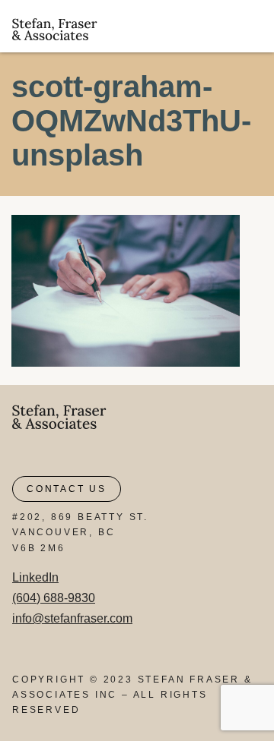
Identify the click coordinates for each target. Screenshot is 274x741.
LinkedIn (35, 577)
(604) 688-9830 (53, 597)
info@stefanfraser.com (72, 618)
